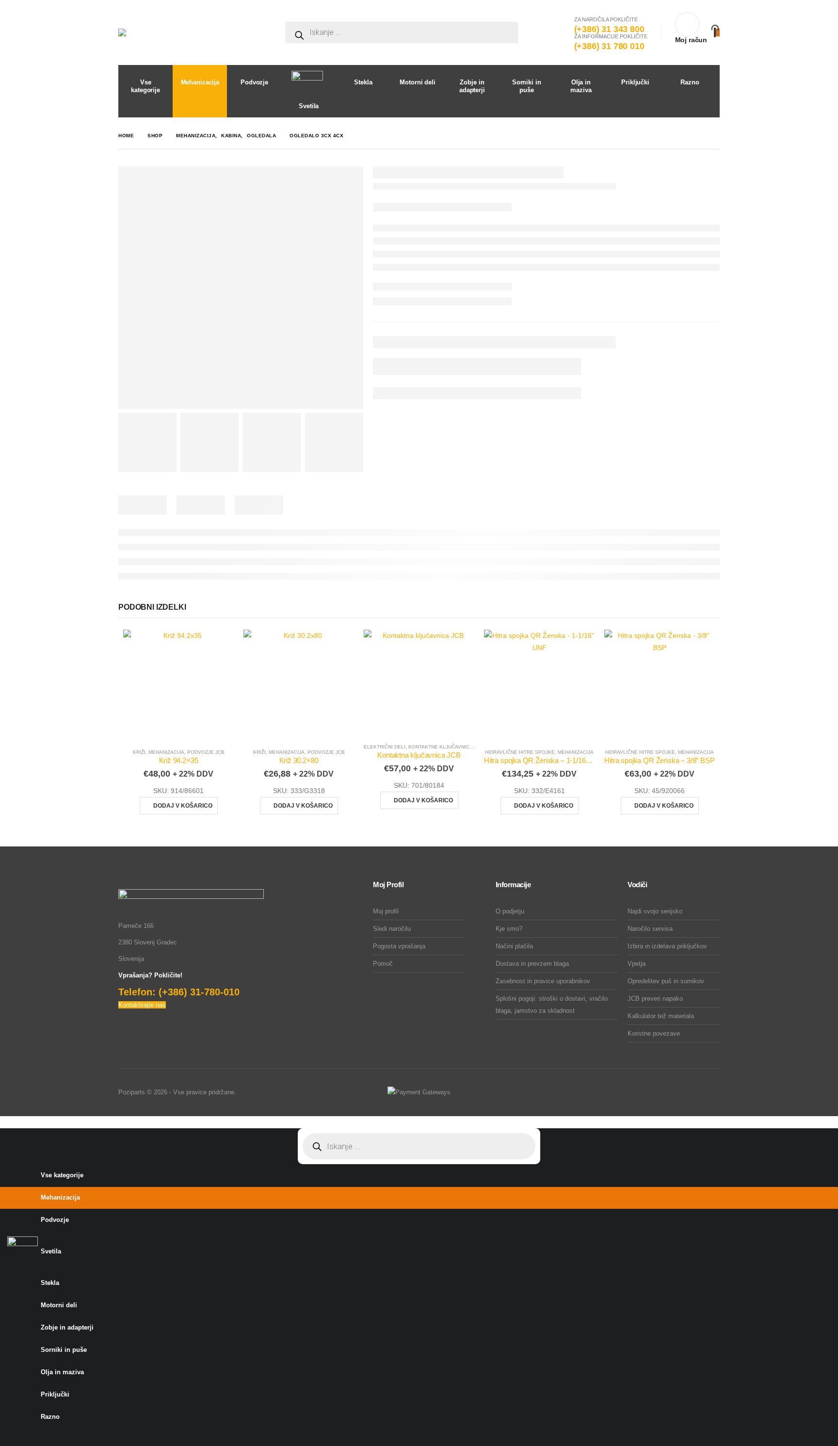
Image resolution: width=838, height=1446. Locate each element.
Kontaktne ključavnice (440, 746)
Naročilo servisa (650, 928)
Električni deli (384, 746)
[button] (6, 1122)
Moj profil (386, 911)
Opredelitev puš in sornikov (666, 981)
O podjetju (510, 911)
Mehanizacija (166, 752)
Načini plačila (514, 946)
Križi (139, 752)
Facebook (711, 1092)
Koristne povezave (654, 1033)
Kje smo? (509, 928)
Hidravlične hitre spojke (520, 752)
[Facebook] (7, 1437)
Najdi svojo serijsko (655, 911)
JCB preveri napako (655, 998)
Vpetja (636, 963)
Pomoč (383, 963)
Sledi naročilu (392, 928)
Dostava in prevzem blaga (532, 963)
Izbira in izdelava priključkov (667, 946)
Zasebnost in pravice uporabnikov (543, 981)
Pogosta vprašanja (399, 946)
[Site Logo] (191, 32)
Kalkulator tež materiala (661, 1016)
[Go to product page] (178, 685)
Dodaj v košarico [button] (182, 805)
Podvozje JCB (206, 752)
